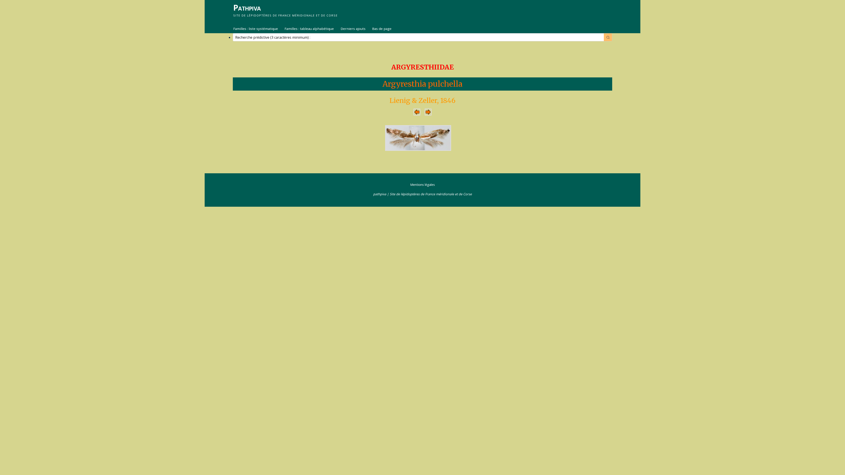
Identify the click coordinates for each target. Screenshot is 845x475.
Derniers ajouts (353, 28)
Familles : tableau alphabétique (309, 28)
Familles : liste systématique (255, 28)
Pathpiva (247, 7)
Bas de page (381, 28)
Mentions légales (422, 185)
